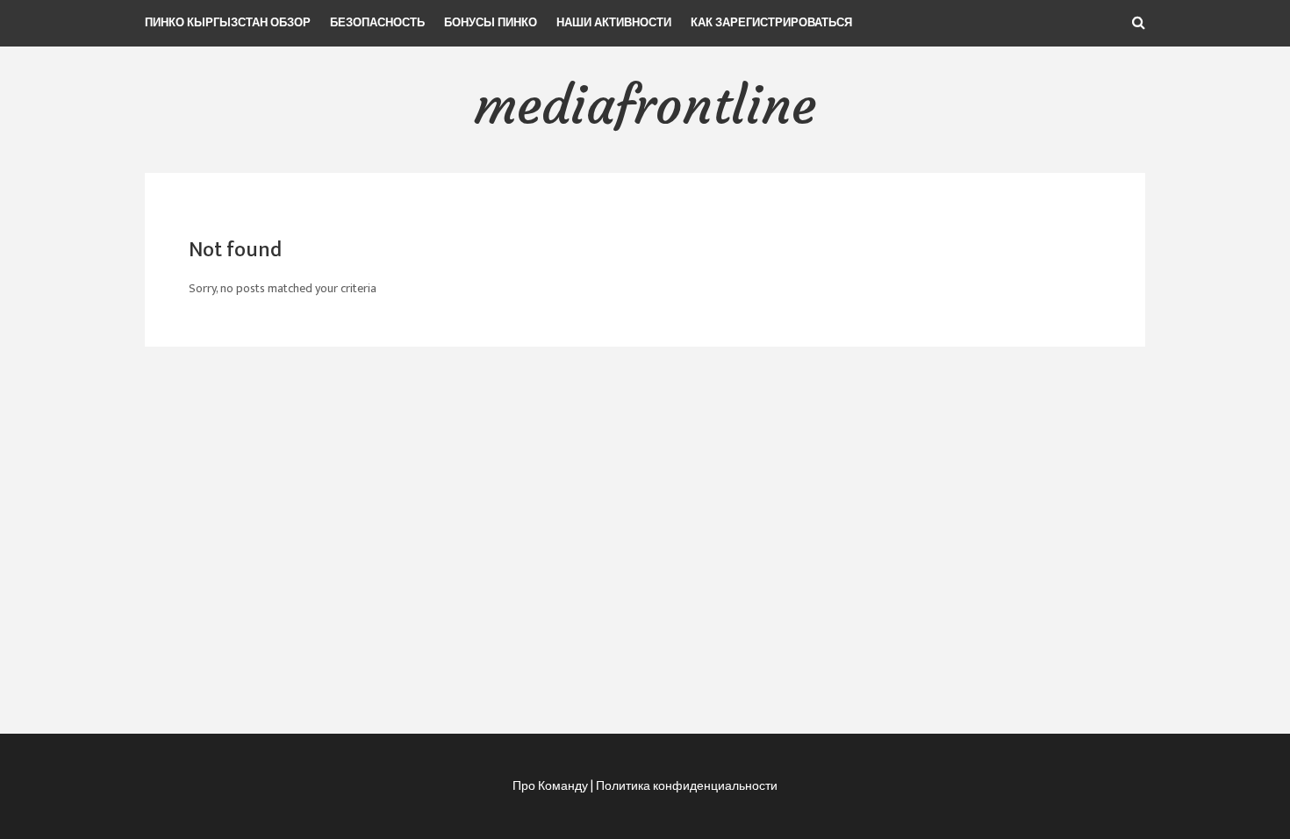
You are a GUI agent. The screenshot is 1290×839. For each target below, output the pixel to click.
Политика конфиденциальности (687, 786)
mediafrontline (645, 105)
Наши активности (613, 22)
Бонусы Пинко (490, 22)
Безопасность (377, 22)
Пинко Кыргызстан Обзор (228, 22)
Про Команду (550, 786)
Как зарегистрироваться (771, 22)
